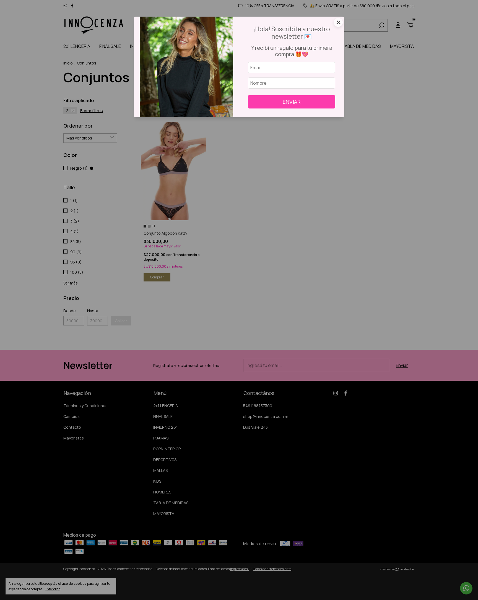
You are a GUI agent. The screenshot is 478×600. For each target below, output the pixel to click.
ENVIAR (292, 101)
